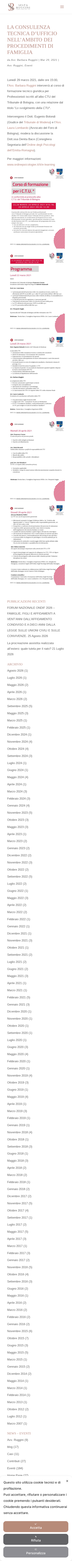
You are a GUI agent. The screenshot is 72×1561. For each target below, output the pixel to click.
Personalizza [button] (35, 1553)
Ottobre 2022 (15, 869)
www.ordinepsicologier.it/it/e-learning (31, 164)
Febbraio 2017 (16, 1253)
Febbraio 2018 (16, 1182)
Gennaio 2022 (16, 926)
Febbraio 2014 (16, 1395)
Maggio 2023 (15, 827)
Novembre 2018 (17, 1132)
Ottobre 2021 (15, 947)
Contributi (13, 1461)
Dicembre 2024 (17, 734)
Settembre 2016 (17, 1281)
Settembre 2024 (17, 756)
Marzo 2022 (15, 912)
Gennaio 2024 (16, 805)
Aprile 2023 (14, 834)
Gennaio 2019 (16, 1125)
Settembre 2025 (17, 706)
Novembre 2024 (17, 741)
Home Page (14, 1475)
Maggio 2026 (15, 685)
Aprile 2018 (14, 1167)
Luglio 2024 (14, 763)
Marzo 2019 (15, 1111)
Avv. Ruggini (15, 65)
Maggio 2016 (15, 1295)
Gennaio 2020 (16, 1068)
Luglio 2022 (14, 883)
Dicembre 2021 (17, 933)
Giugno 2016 (15, 1288)
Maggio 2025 (15, 713)
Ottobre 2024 (15, 748)
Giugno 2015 (15, 1345)
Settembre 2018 (17, 1146)
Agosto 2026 (15, 670)
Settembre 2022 (17, 876)
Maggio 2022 (15, 898)
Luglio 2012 (14, 1416)
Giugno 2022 (15, 891)
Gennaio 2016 (16, 1324)
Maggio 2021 (15, 976)
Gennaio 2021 (16, 1004)
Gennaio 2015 (16, 1366)
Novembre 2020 (17, 1018)
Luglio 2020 (14, 1040)
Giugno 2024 (15, 770)
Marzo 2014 (15, 1388)
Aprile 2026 (14, 692)
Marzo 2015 (15, 1359)
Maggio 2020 (15, 1054)
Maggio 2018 (15, 1160)
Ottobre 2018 (15, 1139)
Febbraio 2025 (16, 727)
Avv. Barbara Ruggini (24, 59)
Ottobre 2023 (15, 819)
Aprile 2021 (14, 983)
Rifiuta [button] (36, 1540)
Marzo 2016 (15, 1310)
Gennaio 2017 (16, 1260)
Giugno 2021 (15, 969)
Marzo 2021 (15, 990)
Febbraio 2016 (16, 1317)
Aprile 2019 (14, 1104)
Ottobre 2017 (15, 1210)
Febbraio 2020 (16, 1061)
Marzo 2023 (15, 841)
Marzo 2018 (15, 1175)
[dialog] (36, 1518)
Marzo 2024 (15, 791)
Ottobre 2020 (15, 1025)
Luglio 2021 (14, 962)
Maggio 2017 (15, 1231)
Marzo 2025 (15, 720)
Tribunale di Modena (37, 122)
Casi (10, 1454)
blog (10, 1447)
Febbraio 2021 (16, 997)
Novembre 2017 (17, 1203)
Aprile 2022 (14, 905)
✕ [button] (67, 1481)
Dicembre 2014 (17, 1373)
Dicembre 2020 (17, 1011)
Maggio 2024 (15, 777)
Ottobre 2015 (15, 1338)
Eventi (29, 65)
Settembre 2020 (17, 1033)
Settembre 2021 (17, 954)
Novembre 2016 (17, 1267)
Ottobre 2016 (15, 1274)
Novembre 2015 (17, 1331)
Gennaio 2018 (16, 1189)
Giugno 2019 (15, 1089)
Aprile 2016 (14, 1302)
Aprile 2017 (14, 1239)
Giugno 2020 (15, 1047)
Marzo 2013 (15, 1402)
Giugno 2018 (15, 1153)
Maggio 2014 (15, 1381)
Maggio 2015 (15, 1352)
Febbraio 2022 (16, 919)
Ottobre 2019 (15, 1082)
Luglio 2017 (14, 1224)
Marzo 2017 (15, 1246)
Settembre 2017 (17, 1217)
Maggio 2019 (15, 1096)
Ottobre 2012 (15, 1409)
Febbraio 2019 (16, 1118)
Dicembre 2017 (17, 1196)
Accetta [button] (36, 1527)
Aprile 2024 (14, 784)
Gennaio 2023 (16, 848)
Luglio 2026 (14, 677)
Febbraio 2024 (16, 798)
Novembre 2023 (17, 812)
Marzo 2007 (15, 1423)
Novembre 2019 (17, 1075)
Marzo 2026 (15, 699)
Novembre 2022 (17, 862)
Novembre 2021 (17, 940)
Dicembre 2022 (17, 855)
